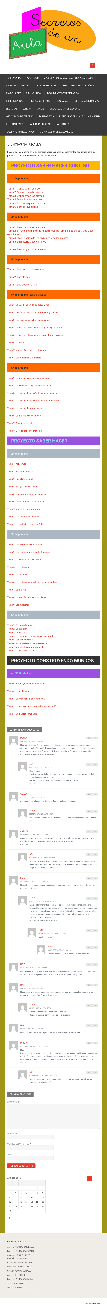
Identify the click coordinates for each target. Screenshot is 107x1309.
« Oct (9, 1218)
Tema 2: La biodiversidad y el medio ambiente (29, 385)
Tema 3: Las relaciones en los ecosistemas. (28, 320)
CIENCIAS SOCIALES (45, 85)
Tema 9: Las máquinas (18, 605)
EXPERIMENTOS (14, 101)
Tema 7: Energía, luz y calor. (20, 423)
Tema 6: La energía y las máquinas (26, 249)
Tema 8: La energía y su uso (20, 650)
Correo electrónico (19, 1144)
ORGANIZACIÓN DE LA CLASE (65, 108)
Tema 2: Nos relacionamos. (20, 471)
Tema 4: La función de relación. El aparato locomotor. (33, 400)
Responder (92, 738)
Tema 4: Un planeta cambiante (22, 714)
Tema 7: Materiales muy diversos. (23, 509)
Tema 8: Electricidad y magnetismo (24, 430)
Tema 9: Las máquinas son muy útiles (25, 524)
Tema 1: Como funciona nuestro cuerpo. (27, 544)
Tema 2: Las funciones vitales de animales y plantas (32, 312)
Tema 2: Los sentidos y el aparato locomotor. (29, 552)
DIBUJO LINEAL (34, 93)
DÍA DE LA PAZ (13, 93)
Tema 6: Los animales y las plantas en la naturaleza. (32, 582)
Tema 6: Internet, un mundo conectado (26, 683)
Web (9, 1154)
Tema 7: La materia (16, 589)
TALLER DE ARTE (64, 124)
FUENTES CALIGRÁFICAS (86, 101)
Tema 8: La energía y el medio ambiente (26, 597)
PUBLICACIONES (14, 124)
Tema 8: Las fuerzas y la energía (23, 516)
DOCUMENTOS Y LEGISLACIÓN (63, 93)
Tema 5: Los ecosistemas (20, 639)
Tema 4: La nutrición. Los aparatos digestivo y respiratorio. (36, 327)
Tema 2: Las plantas (18, 277)
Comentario (13, 1102)
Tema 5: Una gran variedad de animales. (26, 494)
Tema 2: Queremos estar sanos (25, 192)
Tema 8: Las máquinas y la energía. (24, 357)
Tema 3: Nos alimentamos (20, 479)
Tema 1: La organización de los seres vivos (28, 378)
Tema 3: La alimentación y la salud (24, 559)
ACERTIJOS (33, 77)
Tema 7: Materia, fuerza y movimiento (25, 647)
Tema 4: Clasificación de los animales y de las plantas (37, 238)
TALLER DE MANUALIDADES (20, 131)
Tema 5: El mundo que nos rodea (26, 203)
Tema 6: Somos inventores (22, 206)
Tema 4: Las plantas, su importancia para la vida (30, 636)
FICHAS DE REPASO (40, 101)
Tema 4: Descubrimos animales (25, 199)
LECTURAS (11, 108)
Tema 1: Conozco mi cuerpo (23, 188)
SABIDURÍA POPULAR (40, 124)
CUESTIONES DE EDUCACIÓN (77, 85)
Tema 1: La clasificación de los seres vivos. (28, 305)
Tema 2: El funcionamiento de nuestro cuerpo (33, 230)
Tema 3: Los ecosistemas (22, 284)
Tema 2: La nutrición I (17, 628)
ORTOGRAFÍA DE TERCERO (20, 116)
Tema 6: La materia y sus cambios (24, 415)
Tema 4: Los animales (18, 567)
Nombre (12, 1133)
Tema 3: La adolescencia (19, 691)
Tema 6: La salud (15, 342)
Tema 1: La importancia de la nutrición (26, 698)
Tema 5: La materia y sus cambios (26, 241)
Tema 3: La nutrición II (18, 632)
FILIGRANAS (62, 101)
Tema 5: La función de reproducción (25, 408)
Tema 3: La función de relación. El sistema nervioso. (32, 393)
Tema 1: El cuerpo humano (20, 625)
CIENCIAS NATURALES (18, 85)
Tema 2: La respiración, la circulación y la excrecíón (32, 706)
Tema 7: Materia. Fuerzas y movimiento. (26, 350)
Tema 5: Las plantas (17, 574)
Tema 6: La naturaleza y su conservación (27, 643)
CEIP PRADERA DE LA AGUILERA (56, 131)
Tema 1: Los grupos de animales (25, 269)
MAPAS (40, 108)
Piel (98, 1303)
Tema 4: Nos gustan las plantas (22, 486)
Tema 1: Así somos (16, 464)
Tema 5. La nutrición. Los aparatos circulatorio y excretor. (35, 335)
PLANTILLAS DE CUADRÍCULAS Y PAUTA (79, 116)
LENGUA (27, 108)
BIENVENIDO (14, 77)
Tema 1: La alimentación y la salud (26, 227)
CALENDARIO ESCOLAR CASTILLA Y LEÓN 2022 (68, 77)
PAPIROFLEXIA (46, 116)
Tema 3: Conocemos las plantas (25, 195)
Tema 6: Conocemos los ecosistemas (25, 501)
